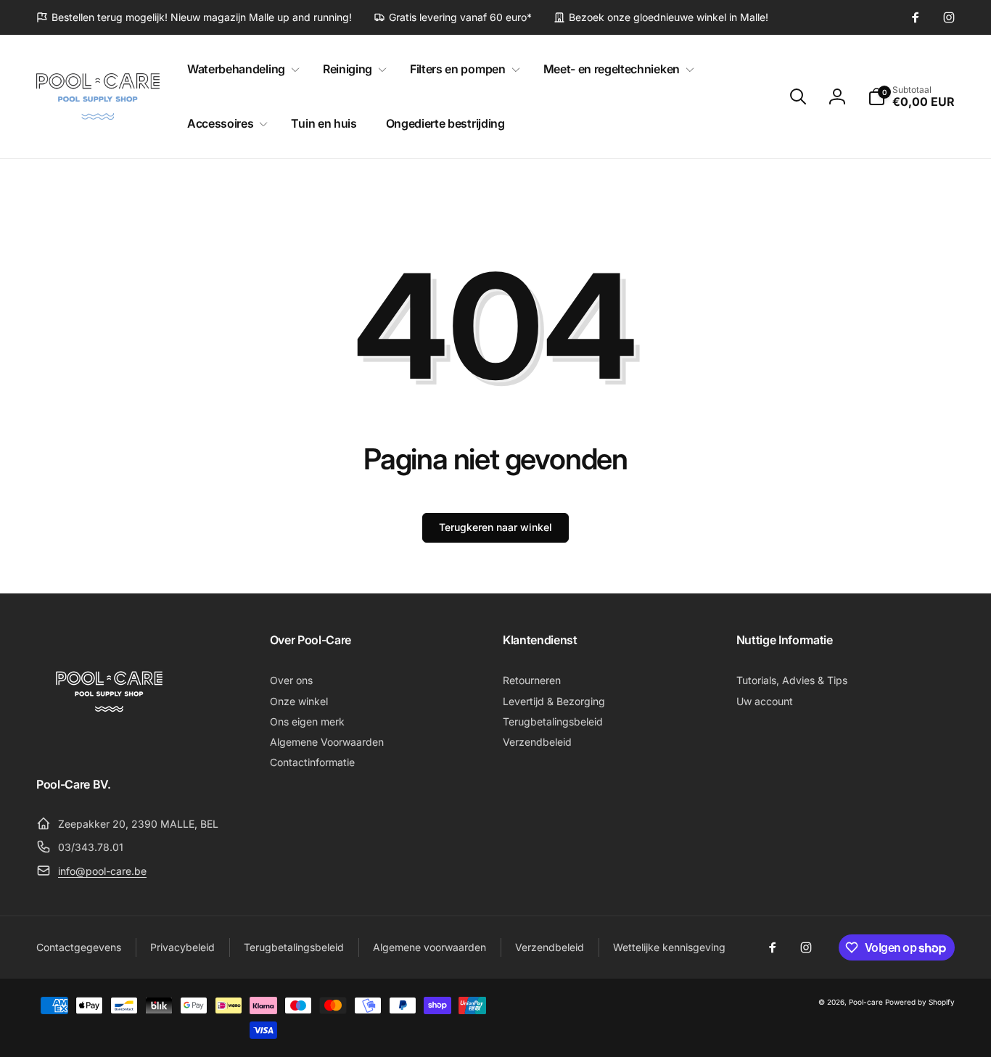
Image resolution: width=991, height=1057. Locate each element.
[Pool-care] (108, 744)
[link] (194, 17)
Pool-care (866, 1002)
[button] (240, 69)
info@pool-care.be (102, 871)
